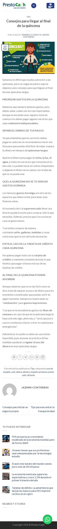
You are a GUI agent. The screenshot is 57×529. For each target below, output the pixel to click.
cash (13, 372)
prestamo (43, 372)
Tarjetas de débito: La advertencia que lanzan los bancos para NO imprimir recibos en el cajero (32, 490)
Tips (28, 17)
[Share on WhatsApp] (14, 357)
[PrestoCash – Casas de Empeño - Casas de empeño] (14, 5)
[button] (47, 519)
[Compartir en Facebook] (19, 357)
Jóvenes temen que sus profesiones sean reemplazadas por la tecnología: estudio (32, 453)
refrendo (31, 375)
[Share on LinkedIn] (42, 357)
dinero (19, 372)
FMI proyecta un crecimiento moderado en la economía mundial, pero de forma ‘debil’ (33, 439)
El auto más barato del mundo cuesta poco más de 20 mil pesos (31, 465)
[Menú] (33, 5)
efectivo (26, 372)
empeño (34, 372)
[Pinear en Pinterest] (37, 357)
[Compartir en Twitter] (25, 357)
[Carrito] (50, 5)
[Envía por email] (31, 357)
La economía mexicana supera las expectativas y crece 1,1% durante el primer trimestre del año (31, 477)
